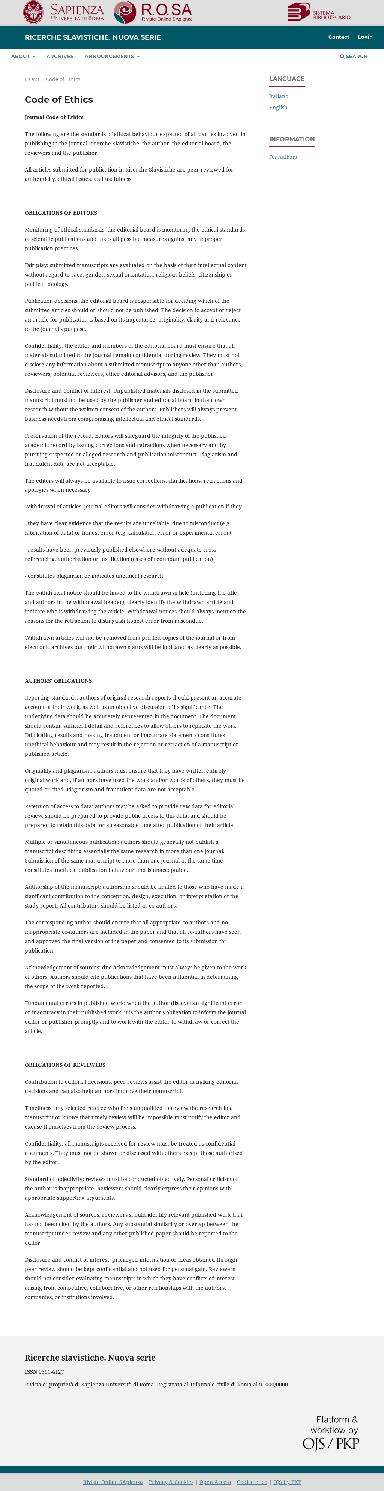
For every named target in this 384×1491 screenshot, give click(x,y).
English (278, 107)
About (21, 56)
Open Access (215, 1481)
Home (33, 79)
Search (356, 56)
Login (365, 37)
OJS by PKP (287, 1481)
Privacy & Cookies (171, 1481)
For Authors (283, 156)
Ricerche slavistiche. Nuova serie (93, 37)
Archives (60, 56)
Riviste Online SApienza (113, 1481)
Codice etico (252, 1481)
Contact (339, 37)
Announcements (110, 56)
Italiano (278, 96)
